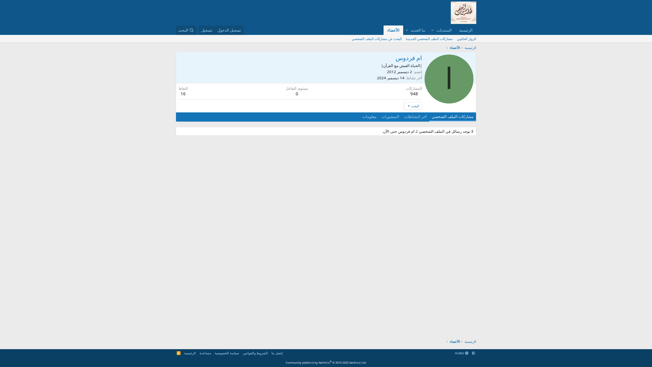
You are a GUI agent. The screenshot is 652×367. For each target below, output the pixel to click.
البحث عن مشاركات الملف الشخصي (377, 38)
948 (414, 94)
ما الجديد (418, 30)
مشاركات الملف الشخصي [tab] (452, 116)
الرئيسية (465, 30)
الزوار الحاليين (466, 38)
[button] (432, 30)
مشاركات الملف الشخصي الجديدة (429, 38)
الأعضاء (393, 30)
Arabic (460, 353)
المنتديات (444, 30)
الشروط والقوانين (255, 353)
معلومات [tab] (369, 116)
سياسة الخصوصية (227, 353)
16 (183, 94)
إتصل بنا (277, 353)
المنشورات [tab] (390, 116)
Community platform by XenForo (326, 362)
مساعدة (205, 353)
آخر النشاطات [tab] (415, 116)
